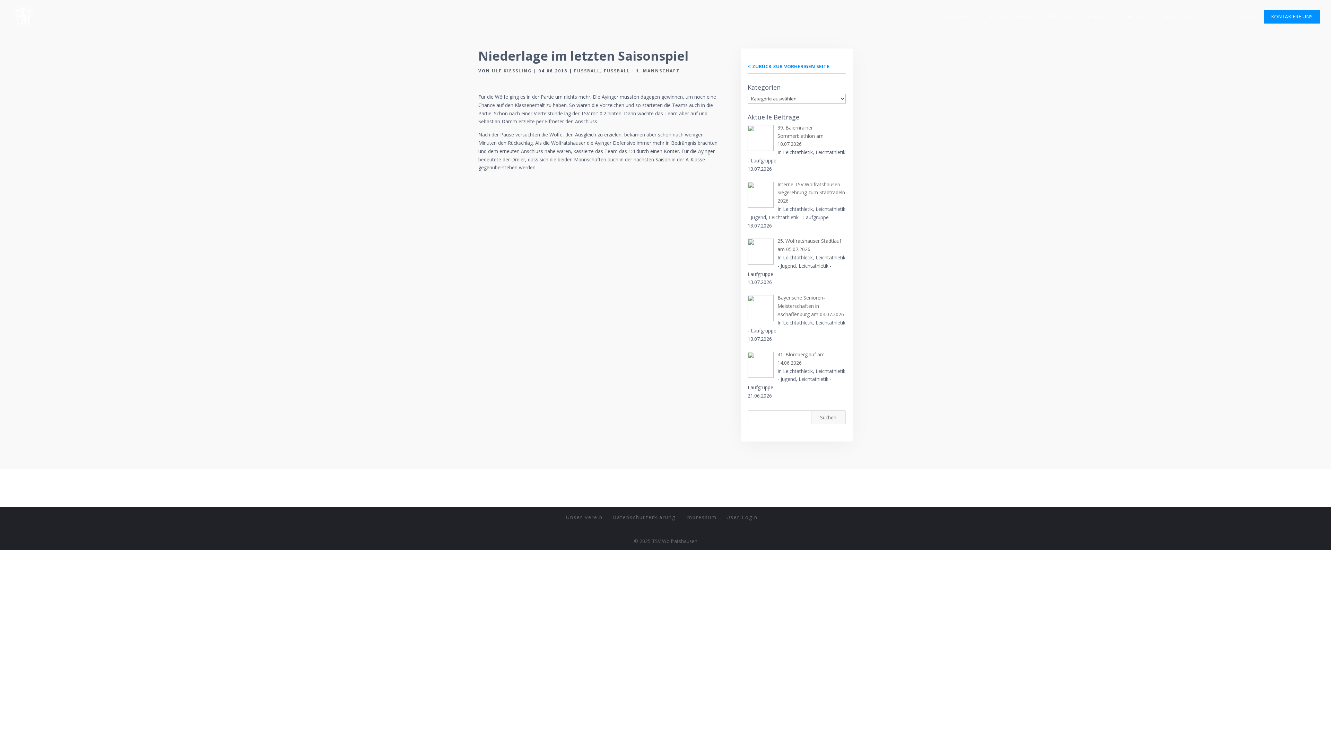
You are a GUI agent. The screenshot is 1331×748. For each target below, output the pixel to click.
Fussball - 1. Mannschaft (642, 71)
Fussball (1100, 17)
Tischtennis (1056, 17)
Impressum (701, 517)
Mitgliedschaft (1010, 17)
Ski (1222, 17)
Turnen (1245, 17)
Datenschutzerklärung (644, 517)
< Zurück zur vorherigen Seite (788, 66)
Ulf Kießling (512, 71)
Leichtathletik (1182, 17)
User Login (742, 517)
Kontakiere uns (1292, 17)
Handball (1141, 17)
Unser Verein (957, 17)
